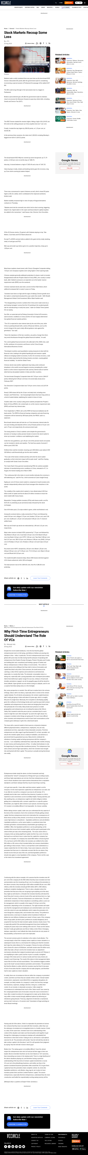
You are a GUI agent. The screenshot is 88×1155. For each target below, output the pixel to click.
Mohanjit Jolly (11, 644)
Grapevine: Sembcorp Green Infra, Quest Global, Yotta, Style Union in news (75, 102)
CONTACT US (34, 1140)
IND (77, 2)
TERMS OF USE (49, 1134)
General (12, 28)
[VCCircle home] (6, 3)
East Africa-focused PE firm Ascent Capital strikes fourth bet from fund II (75, 706)
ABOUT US (34, 1134)
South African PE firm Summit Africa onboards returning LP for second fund (75, 687)
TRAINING (61, 1143)
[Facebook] (43, 43)
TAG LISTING (48, 1140)
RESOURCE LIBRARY (50, 1143)
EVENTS (60, 1140)
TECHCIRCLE (61, 1137)
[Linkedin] (49, 43)
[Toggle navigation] (84, 3)
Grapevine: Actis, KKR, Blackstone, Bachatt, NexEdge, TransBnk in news (75, 82)
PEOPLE (57, 7)
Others (11, 626)
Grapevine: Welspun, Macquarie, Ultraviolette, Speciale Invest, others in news (75, 62)
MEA (80, 2)
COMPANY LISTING (50, 1137)
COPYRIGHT (34, 1143)
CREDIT (43, 7)
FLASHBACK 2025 (76, 7)
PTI (8, 41)
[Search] (56, 3)
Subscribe (69, 2)
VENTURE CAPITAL (29, 7)
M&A (38, 7)
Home (5, 28)
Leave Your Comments (40, 578)
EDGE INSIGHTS (62, 1146)
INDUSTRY (49, 7)
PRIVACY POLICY (36, 1146)
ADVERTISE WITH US (37, 1137)
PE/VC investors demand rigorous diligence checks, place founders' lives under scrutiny (75, 677)
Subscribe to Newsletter (17, 595)
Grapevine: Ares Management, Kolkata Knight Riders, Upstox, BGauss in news (74, 72)
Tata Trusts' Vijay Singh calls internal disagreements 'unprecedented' (74, 667)
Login (61, 2)
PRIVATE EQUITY (18, 7)
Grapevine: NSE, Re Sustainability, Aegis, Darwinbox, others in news (75, 92)
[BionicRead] (37, 43)
